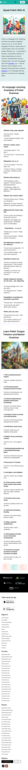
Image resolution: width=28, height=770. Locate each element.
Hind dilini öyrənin (5, 670)
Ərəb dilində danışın (5, 726)
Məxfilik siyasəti (5, 633)
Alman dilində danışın (6, 714)
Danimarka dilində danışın (7, 710)
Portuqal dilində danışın (6, 742)
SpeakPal (11, 63)
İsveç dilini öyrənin (5, 668)
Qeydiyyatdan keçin (7, 761)
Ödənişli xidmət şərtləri (6, 636)
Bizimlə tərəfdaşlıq (5, 638)
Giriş (22, 2)
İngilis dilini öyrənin (5, 654)
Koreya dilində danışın (6, 731)
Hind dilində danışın (5, 724)
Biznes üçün (4, 643)
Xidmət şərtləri (4, 631)
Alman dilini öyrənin (5, 661)
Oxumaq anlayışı (5, 624)
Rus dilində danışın (5, 751)
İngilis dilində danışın (6, 707)
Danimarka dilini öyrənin (6, 656)
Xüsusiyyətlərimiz (5, 627)
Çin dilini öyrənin (5, 679)
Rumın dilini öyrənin (5, 691)
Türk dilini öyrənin (5, 700)
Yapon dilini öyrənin (5, 675)
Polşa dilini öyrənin (5, 696)
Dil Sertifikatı (4, 620)
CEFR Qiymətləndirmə (6, 622)
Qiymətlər (3, 647)
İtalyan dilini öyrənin (5, 686)
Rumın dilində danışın (6, 744)
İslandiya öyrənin (5, 663)
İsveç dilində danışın (5, 721)
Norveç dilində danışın (6, 719)
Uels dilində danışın (5, 735)
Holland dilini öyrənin (6, 659)
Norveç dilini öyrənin (6, 666)
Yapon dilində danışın (6, 728)
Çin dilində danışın (5, 733)
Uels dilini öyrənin (5, 682)
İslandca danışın (4, 717)
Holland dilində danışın (6, 712)
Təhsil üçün (4, 645)
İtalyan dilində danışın (6, 740)
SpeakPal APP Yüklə (6, 640)
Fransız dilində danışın (6, 737)
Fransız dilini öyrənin (6, 684)
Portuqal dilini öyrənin (6, 689)
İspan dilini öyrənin (5, 693)
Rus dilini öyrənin (5, 698)
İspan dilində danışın (5, 747)
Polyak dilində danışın (6, 749)
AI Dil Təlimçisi (4, 617)
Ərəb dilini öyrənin (5, 673)
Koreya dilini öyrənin (6, 677)
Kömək (3, 629)
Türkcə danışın (4, 754)
